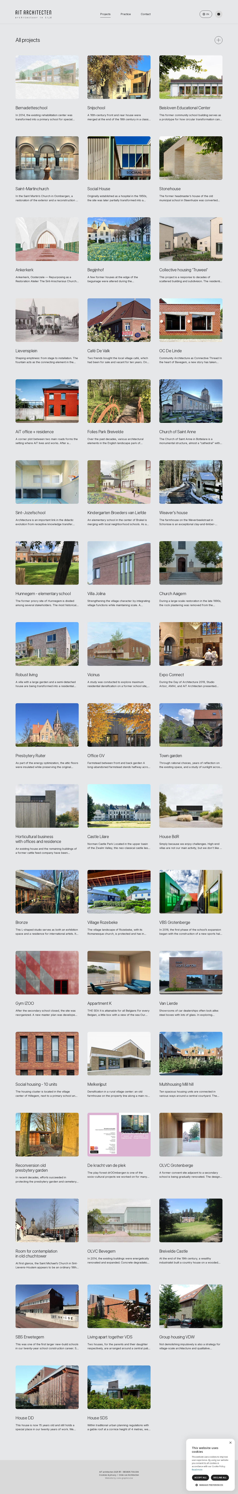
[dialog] (210, 1465)
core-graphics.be (124, 1478)
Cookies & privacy (107, 1475)
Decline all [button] (220, 1477)
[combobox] (223, 1442)
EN (207, 14)
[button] (210, 1485)
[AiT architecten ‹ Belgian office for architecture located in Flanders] (33, 14)
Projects (105, 14)
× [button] (230, 1443)
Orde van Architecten (129, 1475)
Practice (126, 14)
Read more (197, 1469)
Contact (146, 14)
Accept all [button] (200, 1477)
